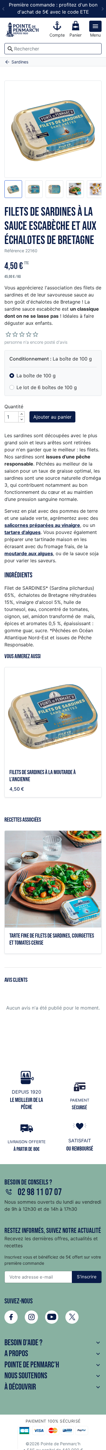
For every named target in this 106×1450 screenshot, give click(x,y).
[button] (13, 189)
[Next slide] (102, 8)
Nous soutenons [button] (53, 1376)
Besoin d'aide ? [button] (53, 1343)
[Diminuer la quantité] (21, 419)
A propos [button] (53, 1354)
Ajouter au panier (52, 417)
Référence (14, 250)
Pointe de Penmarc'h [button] (53, 1365)
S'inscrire (87, 1276)
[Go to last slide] (3, 8)
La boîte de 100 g (36, 376)
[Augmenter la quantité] (21, 414)
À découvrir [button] (53, 1387)
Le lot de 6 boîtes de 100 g (46, 387)
